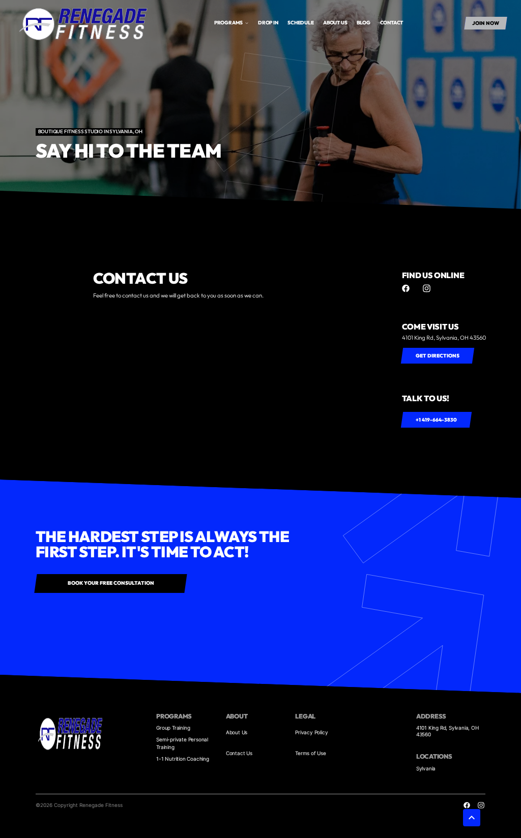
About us (335, 22)
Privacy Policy (311, 732)
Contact (391, 22)
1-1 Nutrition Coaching (182, 759)
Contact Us (239, 753)
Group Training (173, 728)
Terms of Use (310, 753)
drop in (268, 22)
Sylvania (426, 768)
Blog (363, 22)
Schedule (300, 22)
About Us (236, 732)
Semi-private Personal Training (182, 743)
